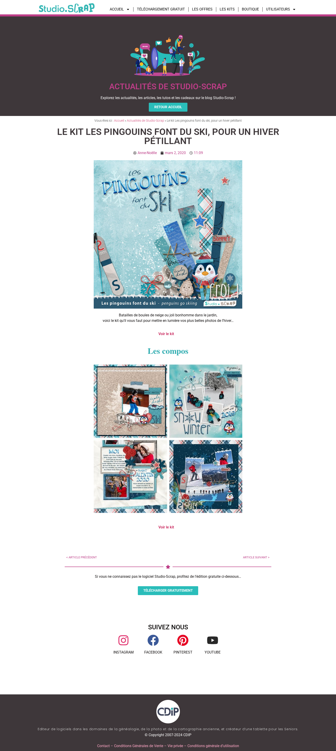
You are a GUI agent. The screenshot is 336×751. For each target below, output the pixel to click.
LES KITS (227, 9)
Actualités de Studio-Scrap (145, 120)
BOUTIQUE (250, 9)
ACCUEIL (117, 9)
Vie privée (175, 746)
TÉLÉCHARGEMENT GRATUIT (161, 9)
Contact (103, 746)
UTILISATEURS (278, 9)
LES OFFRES (202, 9)
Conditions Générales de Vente (138, 746)
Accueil (119, 120)
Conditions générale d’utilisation (213, 746)
